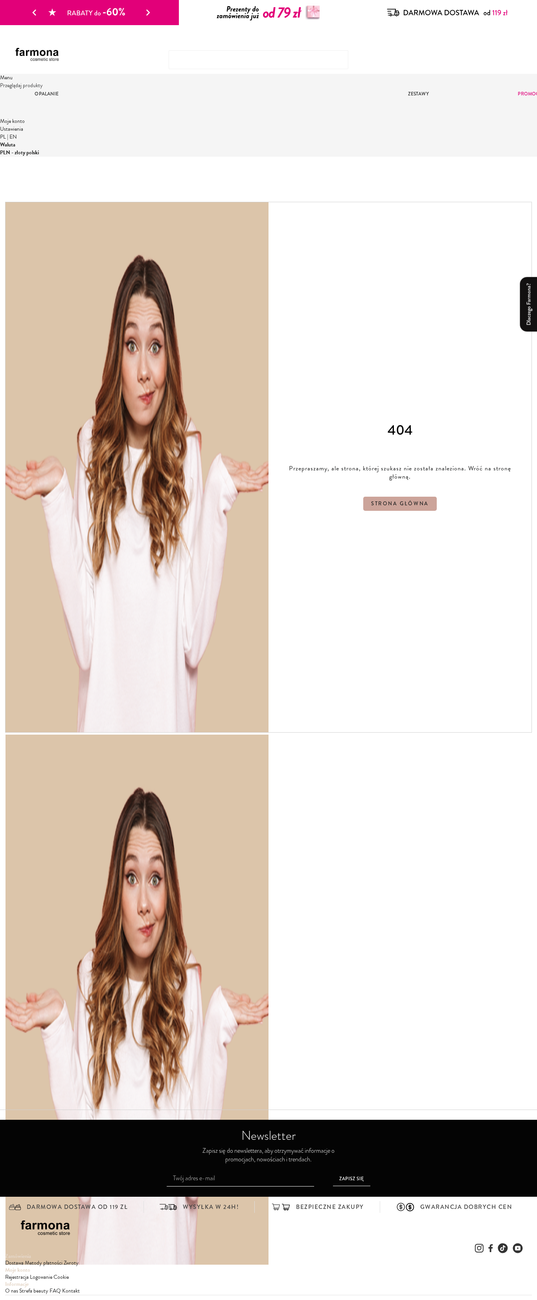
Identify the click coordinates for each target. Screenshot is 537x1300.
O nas (11, 1291)
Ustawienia (11, 129)
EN (13, 137)
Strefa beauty (33, 1291)
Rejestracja (17, 1277)
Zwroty (71, 1263)
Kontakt (71, 1291)
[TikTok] (503, 1248)
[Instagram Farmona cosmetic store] (479, 1248)
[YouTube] (518, 1248)
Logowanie (41, 1277)
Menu (6, 77)
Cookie (61, 1277)
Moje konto (12, 121)
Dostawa (14, 1263)
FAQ (55, 1291)
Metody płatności (44, 1263)
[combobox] (258, 59)
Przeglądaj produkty (21, 85)
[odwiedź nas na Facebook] (490, 1248)
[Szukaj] (514, 56)
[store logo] (40, 54)
